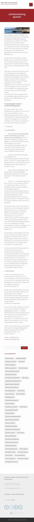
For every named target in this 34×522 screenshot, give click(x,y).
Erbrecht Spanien (20, 394)
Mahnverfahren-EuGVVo (11, 426)
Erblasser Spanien (9, 394)
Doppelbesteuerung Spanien (12, 384)
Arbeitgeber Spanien (21, 358)
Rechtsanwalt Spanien (10, 436)
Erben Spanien (20, 390)
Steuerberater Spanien (10, 445)
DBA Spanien (25, 377)
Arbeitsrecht (21, 361)
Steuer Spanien (9, 455)
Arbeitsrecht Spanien (10, 365)
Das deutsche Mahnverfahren (12, 377)
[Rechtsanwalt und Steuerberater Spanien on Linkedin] (16, 507)
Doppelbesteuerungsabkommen (13, 381)
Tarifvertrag (7, 311)
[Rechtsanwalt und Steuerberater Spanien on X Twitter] (11, 507)
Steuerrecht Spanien (23, 452)
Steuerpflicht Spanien (10, 452)
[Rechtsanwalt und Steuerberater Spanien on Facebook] (6, 507)
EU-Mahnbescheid (9, 397)
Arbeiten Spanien (9, 358)
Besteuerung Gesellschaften (12, 371)
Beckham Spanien (23, 368)
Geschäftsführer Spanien (11, 407)
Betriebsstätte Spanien (10, 374)
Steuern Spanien (24, 449)
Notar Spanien (20, 432)
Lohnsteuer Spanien (10, 423)
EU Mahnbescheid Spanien (11, 400)
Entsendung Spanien (10, 390)
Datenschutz (23, 520)
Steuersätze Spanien (20, 455)
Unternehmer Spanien (23, 458)
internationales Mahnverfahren (12, 416)
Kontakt (13, 500)
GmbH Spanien (23, 407)
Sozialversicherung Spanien (12, 439)
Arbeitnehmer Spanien (10, 361)
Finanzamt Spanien (9, 403)
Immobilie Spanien (9, 413)
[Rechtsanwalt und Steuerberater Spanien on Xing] (20, 507)
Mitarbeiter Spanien (10, 432)
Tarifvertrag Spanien (10, 458)
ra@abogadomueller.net (14, 488)
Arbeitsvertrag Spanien (10, 368)
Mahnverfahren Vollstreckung (12, 429)
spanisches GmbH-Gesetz (11, 442)
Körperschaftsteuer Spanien (12, 419)
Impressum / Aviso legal (13, 520)
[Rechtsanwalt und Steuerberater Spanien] (9, 5)
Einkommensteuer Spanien (11, 387)
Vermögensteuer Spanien (11, 462)
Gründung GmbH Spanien (11, 410)
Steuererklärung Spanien (11, 449)
